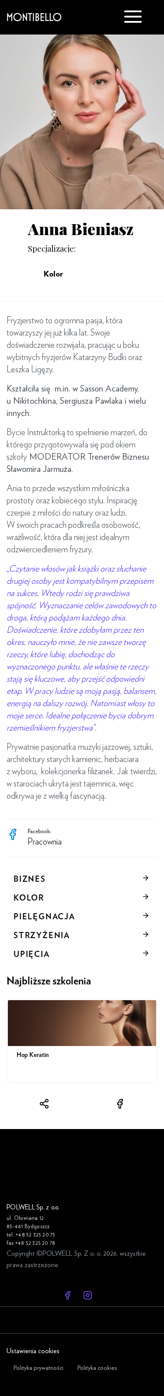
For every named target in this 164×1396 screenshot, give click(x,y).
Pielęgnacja (44, 917)
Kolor (29, 898)
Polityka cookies (97, 1368)
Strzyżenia (42, 936)
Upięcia (32, 955)
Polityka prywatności (38, 1368)
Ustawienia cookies (33, 1351)
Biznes (30, 879)
